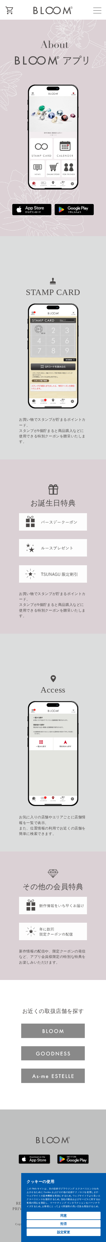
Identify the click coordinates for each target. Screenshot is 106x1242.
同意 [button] (63, 1215)
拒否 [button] (63, 1224)
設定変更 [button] (63, 1232)
